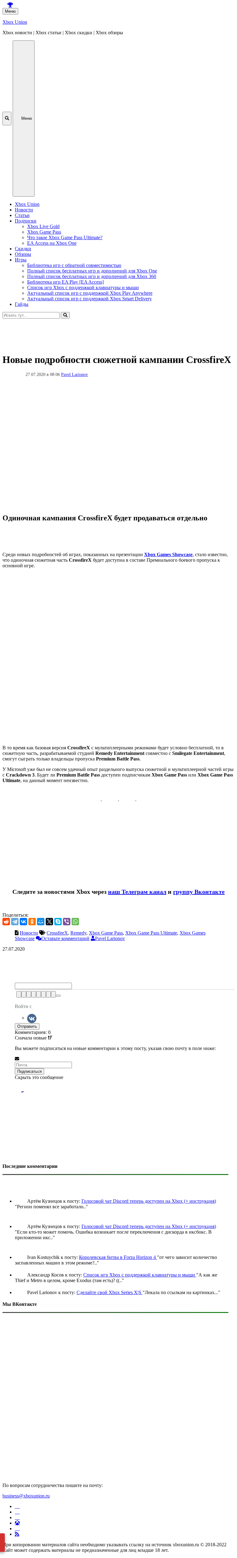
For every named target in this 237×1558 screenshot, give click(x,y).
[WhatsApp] (75, 921)
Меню (10, 11)
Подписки (25, 220)
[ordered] (38, 994)
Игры (21, 259)
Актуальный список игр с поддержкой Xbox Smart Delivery (89, 298)
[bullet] (43, 994)
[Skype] (58, 921)
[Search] (65, 315)
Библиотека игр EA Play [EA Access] (65, 282)
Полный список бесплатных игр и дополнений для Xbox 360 (91, 276)
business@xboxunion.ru (26, 1495)
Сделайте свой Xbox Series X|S (110, 1292)
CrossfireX (57, 932)
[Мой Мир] (40, 921)
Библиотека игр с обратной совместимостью (74, 265)
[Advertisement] (118, 332)
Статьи (22, 215)
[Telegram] (15, 921)
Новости (24, 209)
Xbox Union (14, 22)
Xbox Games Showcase (168, 554)
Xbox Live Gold (43, 226)
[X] (49, 921)
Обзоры (23, 254)
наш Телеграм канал (137, 891)
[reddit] (6, 921)
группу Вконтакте (199, 891)
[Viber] (66, 921)
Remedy (78, 932)
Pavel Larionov (74, 374)
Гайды (21, 304)
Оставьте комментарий (65, 938)
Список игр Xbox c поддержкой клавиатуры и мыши (83, 287)
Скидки (23, 248)
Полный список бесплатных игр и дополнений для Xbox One (92, 270)
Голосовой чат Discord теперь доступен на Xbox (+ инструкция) (148, 1201)
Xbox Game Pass (44, 232)
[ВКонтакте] (23, 921)
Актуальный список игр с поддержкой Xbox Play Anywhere (89, 293)
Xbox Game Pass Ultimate (151, 932)
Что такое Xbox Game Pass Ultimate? (64, 237)
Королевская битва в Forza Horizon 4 (118, 1257)
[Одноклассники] (32, 921)
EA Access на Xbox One (52, 243)
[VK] (31, 1017)
